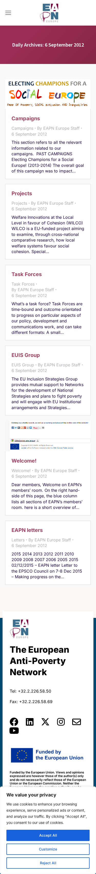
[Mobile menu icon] (8, 13)
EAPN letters (27, 530)
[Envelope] (76, 721)
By (58, 128)
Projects (22, 193)
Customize (48, 849)
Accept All (48, 835)
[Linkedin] (29, 721)
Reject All (48, 863)
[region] (48, 830)
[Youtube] (14, 730)
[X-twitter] (45, 721)
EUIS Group (26, 355)
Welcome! (24, 461)
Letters (18, 539)
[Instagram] (61, 721)
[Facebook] (14, 721)
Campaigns (26, 118)
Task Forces (27, 274)
